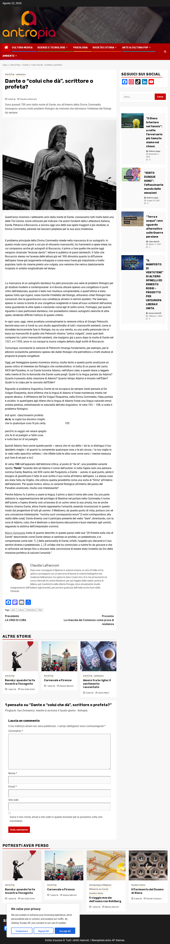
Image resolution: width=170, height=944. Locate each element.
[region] (43, 920)
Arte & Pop (9, 74)
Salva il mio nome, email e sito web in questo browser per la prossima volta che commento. (56, 819)
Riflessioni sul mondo (98, 889)
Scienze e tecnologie (51, 47)
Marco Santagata (15, 532)
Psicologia (80, 47)
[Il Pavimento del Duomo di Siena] (148, 865)
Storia (127, 222)
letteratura (31, 610)
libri (40, 610)
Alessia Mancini (66, 686)
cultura (21, 610)
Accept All (65, 931)
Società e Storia (103, 47)
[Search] (165, 52)
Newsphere (98, 940)
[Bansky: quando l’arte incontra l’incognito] (20, 656)
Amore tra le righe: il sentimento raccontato (97, 684)
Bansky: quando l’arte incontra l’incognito (20, 682)
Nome (12, 773)
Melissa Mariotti (112, 907)
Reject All (43, 931)
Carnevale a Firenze (58, 680)
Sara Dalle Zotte (27, 689)
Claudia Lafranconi (28, 99)
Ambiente (8, 55)
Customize (22, 931)
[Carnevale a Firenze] (59, 656)
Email (12, 786)
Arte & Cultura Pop (135, 47)
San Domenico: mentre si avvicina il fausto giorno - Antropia (52, 710)
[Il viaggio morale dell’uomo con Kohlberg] (106, 865)
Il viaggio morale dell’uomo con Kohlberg (105, 899)
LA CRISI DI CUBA (15, 618)
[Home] (6, 47)
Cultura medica (22, 47)
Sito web (13, 799)
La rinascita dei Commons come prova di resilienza (89, 620)
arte (13, 610)
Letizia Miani (103, 693)
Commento (15, 731)
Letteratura (21, 74)
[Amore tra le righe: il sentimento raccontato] (98, 656)
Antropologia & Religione (100, 885)
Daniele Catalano (154, 898)
